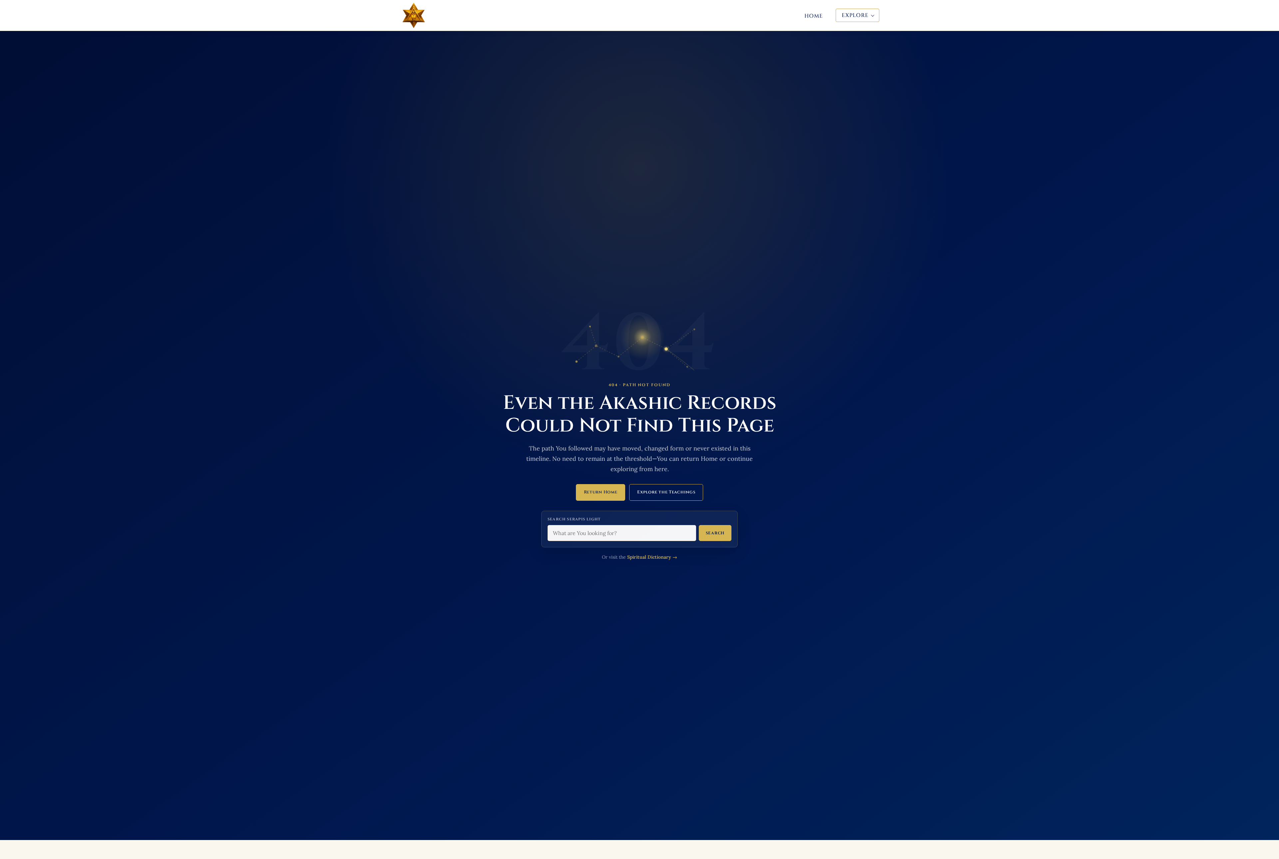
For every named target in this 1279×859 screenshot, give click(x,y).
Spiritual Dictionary (652, 557)
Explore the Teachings (666, 492)
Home (813, 16)
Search (715, 533)
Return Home (601, 492)
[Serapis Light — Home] (414, 15)
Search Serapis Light (574, 519)
